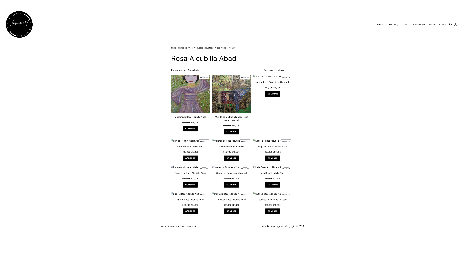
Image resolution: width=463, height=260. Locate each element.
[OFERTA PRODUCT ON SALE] (190, 93)
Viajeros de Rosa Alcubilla (231, 146)
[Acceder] (455, 24)
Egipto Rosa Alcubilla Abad (190, 199)
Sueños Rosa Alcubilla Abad (273, 199)
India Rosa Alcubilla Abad (272, 173)
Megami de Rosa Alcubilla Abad (190, 117)
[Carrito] (450, 24)
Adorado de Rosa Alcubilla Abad (272, 82)
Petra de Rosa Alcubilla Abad (231, 199)
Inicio (173, 48)
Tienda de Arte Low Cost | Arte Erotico (179, 226)
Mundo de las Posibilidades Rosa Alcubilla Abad (231, 118)
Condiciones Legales (272, 226)
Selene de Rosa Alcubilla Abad (231, 173)
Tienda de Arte (185, 48)
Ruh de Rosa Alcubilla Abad (190, 146)
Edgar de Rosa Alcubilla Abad (272, 146)
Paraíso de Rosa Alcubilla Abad (190, 173)
